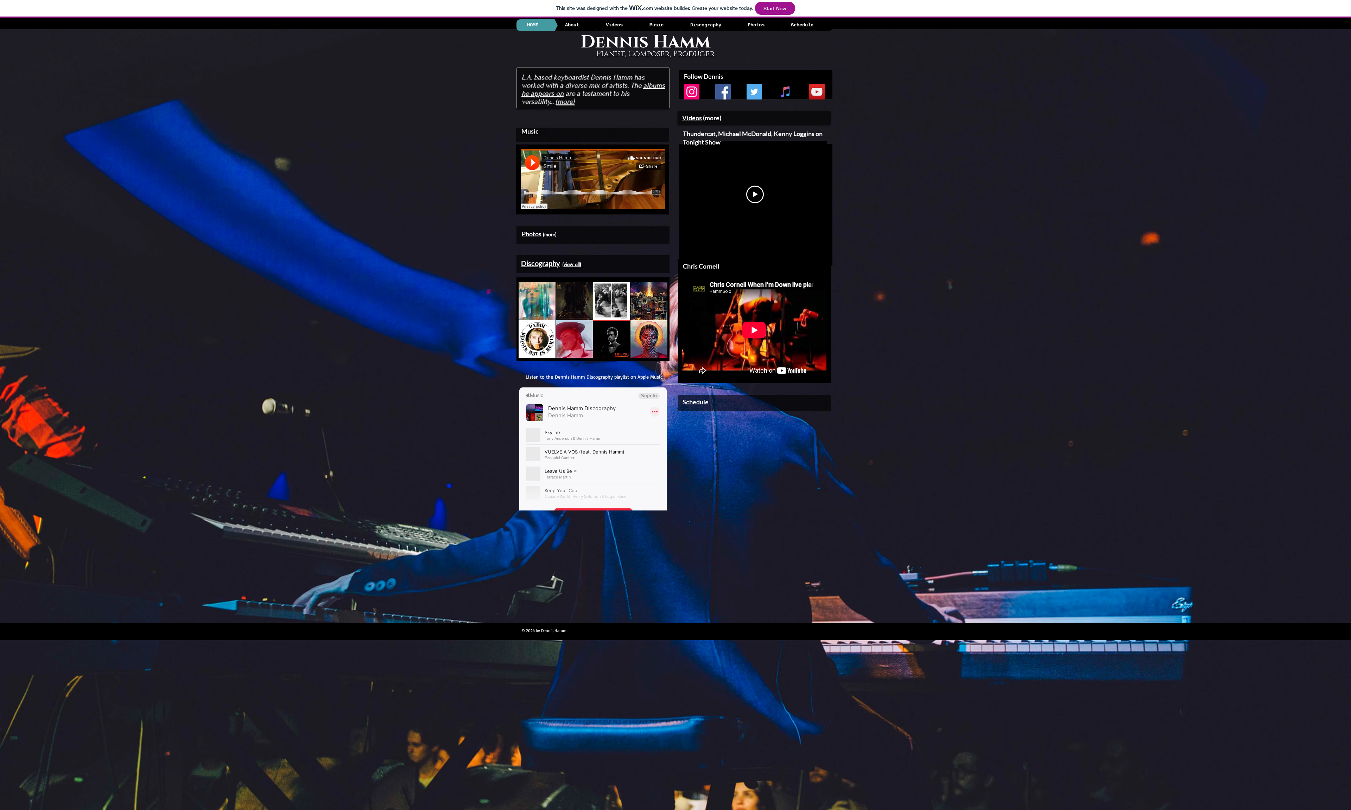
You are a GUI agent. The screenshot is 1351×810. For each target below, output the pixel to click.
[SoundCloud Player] (593, 179)
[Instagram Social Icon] (691, 91)
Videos (692, 118)
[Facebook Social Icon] (723, 91)
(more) (565, 101)
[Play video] (755, 194)
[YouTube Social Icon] (817, 91)
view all (572, 264)
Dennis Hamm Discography (584, 377)
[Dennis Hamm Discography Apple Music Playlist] (785, 91)
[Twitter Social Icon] (754, 91)
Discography (540, 263)
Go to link (529, 314)
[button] (537, 301)
